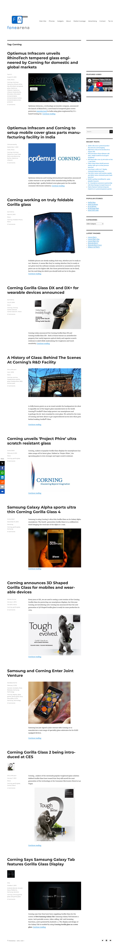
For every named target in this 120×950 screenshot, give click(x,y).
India (8, 79)
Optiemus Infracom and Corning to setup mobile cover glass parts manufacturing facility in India (44, 132)
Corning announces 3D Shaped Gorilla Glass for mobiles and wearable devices (41, 587)
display (15, 694)
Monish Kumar (11, 599)
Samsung (10, 524)
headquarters (15, 381)
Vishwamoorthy (12, 144)
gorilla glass (16, 458)
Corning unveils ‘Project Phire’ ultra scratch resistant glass (41, 440)
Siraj (8, 883)
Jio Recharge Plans (93, 208)
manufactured (41, 111)
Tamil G (9, 74)
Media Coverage (80, 21)
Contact (102, 21)
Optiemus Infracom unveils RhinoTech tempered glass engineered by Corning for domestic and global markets (42, 60)
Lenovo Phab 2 (92, 237)
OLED (16, 698)
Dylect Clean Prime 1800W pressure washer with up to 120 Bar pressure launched (98, 165)
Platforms (14, 890)
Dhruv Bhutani (11, 369)
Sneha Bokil (11, 450)
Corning (9, 82)
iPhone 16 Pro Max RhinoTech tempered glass (15, 86)
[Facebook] (2, 468)
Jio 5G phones (92, 206)
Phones (52, 21)
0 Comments (11, 104)
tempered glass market (14, 98)
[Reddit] (2, 482)
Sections (16, 892)
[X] (2, 463)
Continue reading (48, 114)
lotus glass (10, 698)
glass (19, 694)
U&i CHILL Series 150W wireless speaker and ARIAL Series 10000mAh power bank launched (100, 175)
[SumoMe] (2, 491)
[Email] (2, 486)
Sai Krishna (10, 212)
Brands (15, 888)
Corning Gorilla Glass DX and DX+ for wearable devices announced (43, 290)
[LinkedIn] (2, 477)
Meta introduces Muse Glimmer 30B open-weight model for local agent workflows (98, 155)
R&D (21, 381)
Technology (10, 692)
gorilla (9, 696)
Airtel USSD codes (93, 210)
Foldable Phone (17, 219)
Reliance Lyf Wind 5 (94, 247)
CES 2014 (10, 604)
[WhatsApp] (2, 472)
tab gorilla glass (16, 896)
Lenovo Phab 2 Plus (93, 239)
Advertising (92, 21)
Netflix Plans (92, 202)
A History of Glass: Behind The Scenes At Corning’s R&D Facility (44, 359)
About (68, 21)
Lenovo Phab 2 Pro (93, 241)
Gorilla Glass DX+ (12, 311)
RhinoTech (10, 94)
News (12, 79)
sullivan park (11, 383)
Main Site (42, 21)
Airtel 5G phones (93, 204)
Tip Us (110, 21)
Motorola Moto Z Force (95, 245)
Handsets (15, 688)
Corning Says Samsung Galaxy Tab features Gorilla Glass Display (41, 861)
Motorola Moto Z (93, 243)
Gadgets (60, 21)
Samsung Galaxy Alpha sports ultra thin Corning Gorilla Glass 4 (41, 509)
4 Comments (11, 788)
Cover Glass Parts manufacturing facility (14, 156)
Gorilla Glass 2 (11, 785)
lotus (21, 696)
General (9, 688)
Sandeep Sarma (12, 682)
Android (9, 888)
